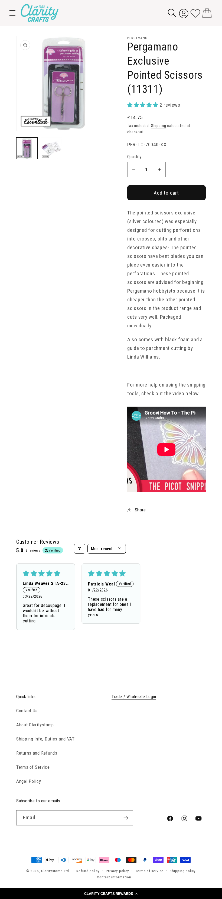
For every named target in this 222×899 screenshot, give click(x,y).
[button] (111, 893)
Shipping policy (183, 871)
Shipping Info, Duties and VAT (45, 739)
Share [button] (140, 509)
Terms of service (149, 871)
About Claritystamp (35, 724)
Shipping (158, 126)
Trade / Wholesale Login (134, 696)
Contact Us (27, 710)
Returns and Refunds (36, 753)
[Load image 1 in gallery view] (27, 148)
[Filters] (79, 549)
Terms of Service (33, 767)
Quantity (134, 156)
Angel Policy (28, 781)
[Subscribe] (126, 817)
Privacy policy (117, 871)
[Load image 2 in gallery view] (51, 148)
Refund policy (88, 871)
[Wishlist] (195, 13)
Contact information (114, 877)
